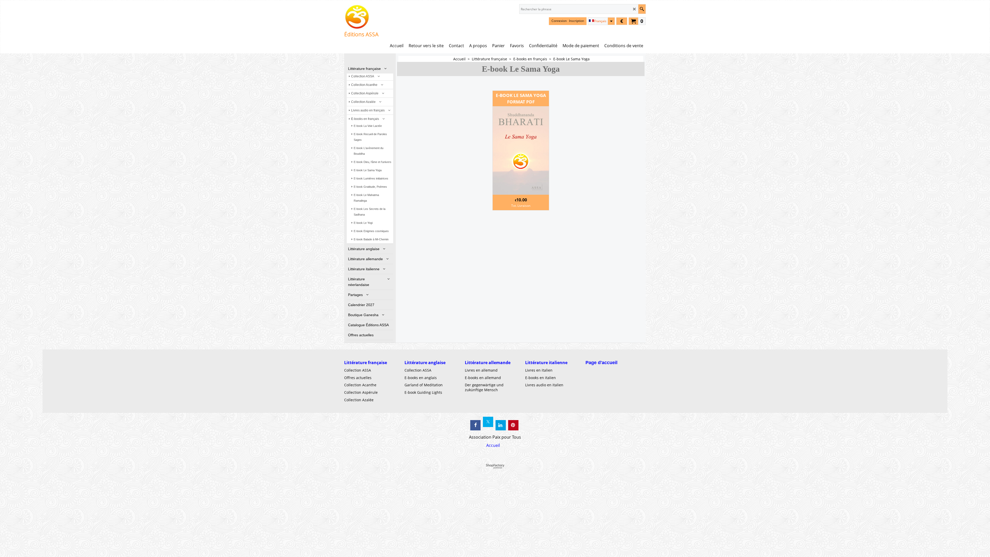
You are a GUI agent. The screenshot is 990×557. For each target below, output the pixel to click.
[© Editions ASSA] (361, 17)
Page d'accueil (601, 362)
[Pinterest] (513, 425)
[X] (488, 422)
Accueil (493, 445)
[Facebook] (475, 425)
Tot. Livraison (520, 205)
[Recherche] (642, 9)
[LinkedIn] (501, 425)
